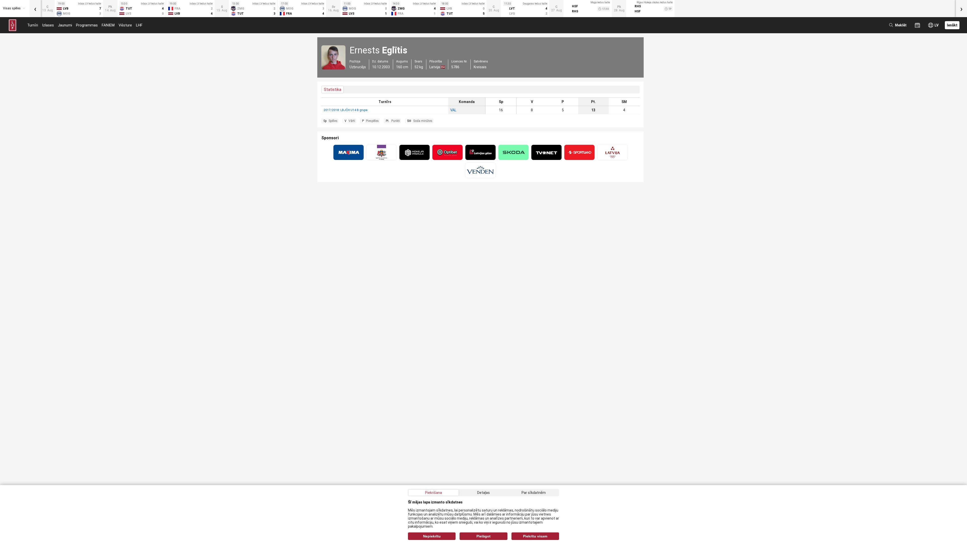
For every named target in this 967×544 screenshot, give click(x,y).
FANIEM (108, 25)
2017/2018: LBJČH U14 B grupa (345, 110)
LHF (139, 25)
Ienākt (952, 25)
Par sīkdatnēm (534, 493)
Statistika (332, 89)
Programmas (87, 25)
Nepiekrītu (432, 536)
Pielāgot (483, 536)
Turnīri (32, 25)
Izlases (48, 25)
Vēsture (125, 25)
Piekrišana (433, 493)
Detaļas (483, 493)
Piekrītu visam (535, 536)
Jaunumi (65, 25)
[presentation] (35, 8)
